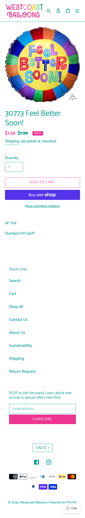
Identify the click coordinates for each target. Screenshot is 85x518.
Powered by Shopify (63, 502)
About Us (17, 332)
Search (15, 280)
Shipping (12, 141)
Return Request (22, 371)
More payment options (42, 206)
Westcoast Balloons (34, 502)
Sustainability (20, 345)
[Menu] (77, 10)
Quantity (11, 158)
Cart (12, 293)
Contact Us (18, 319)
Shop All (16, 306)
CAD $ (41, 448)
